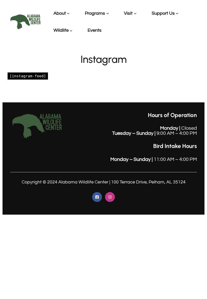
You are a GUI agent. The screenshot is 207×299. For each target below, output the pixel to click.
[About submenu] (68, 13)
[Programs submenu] (107, 13)
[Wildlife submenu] (71, 30)
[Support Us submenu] (177, 13)
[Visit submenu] (135, 13)
